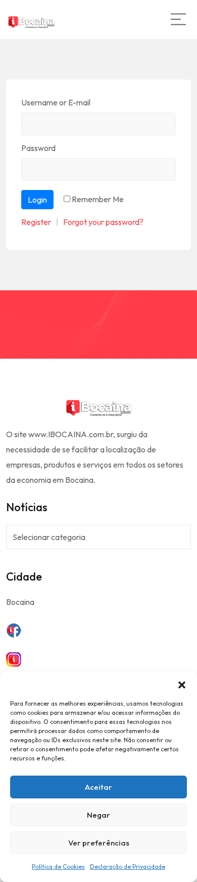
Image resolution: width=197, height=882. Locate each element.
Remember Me (98, 199)
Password (38, 148)
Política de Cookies (58, 866)
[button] (182, 684)
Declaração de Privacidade (127, 866)
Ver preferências (98, 843)
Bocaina (20, 602)
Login (37, 200)
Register (36, 222)
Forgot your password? (103, 222)
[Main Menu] (178, 19)
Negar (98, 815)
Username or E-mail (55, 102)
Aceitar (98, 787)
